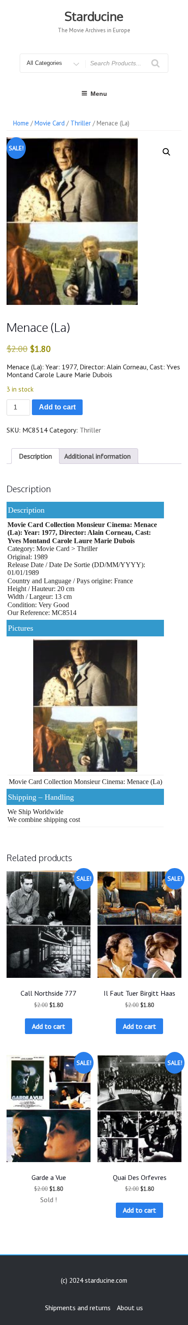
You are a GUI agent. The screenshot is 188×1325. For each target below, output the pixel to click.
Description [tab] (35, 456)
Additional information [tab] (97, 456)
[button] (166, 152)
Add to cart (57, 407)
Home (21, 123)
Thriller (80, 123)
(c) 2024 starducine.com (94, 1280)
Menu (99, 93)
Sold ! (48, 1199)
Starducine (94, 16)
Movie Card (50, 123)
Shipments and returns (78, 1307)
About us (130, 1307)
